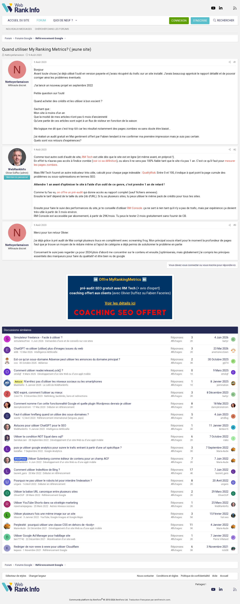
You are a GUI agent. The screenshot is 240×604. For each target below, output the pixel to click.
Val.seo (224, 517)
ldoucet (18, 517)
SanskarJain (20, 440)
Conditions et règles (167, 575)
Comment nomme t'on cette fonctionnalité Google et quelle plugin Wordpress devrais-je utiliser (72, 403)
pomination (222, 385)
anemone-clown (220, 352)
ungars (17, 484)
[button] (76, 20)
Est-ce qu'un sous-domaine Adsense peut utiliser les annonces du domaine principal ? (67, 359)
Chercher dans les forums (52, 29)
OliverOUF (19, 495)
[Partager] (229, 62)
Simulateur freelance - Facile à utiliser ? (38, 337)
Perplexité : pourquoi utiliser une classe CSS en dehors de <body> (54, 524)
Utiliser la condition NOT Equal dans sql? (38, 436)
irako (225, 440)
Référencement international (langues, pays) (60, 418)
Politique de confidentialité (195, 575)
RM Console (134, 208)
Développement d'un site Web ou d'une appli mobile (64, 374)
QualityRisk (149, 172)
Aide (214, 575)
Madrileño (19, 385)
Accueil (224, 575)
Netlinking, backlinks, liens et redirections (65, 396)
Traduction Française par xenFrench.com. (150, 600)
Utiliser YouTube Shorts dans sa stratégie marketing (46, 502)
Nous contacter (145, 575)
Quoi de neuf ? (63, 20)
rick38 (225, 550)
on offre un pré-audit (70, 192)
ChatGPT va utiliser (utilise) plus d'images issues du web (48, 348)
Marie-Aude (222, 451)
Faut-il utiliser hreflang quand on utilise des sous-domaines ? (51, 414)
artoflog (224, 418)
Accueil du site (18, 20)
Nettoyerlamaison (14, 55)
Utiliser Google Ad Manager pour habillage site (42, 535)
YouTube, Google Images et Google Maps (61, 517)
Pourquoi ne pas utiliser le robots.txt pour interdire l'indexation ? (53, 480)
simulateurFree (22, 341)
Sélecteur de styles (16, 575)
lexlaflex (18, 451)
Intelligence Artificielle (45, 352)
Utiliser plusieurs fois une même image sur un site (44, 513)
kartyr (225, 341)
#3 (234, 225)
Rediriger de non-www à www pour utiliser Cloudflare (46, 546)
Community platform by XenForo (98, 600)
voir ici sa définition (105, 161)
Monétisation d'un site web (61, 539)
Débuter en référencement (60, 407)
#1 (234, 62)
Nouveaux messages (19, 29)
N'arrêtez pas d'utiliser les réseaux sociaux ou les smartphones (63, 381)
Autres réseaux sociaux (62, 506)
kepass (17, 550)
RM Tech (87, 157)
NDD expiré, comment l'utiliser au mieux (38, 392)
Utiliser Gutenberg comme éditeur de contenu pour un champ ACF (68, 458)
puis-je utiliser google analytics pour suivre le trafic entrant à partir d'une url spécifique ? (68, 447)
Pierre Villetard (220, 539)
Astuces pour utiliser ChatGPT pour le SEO (40, 425)
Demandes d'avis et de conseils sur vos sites (69, 341)
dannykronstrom (22, 407)
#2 (234, 149)
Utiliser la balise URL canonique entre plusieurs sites (46, 491)
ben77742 (19, 539)
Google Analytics (53, 451)
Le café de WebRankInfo (55, 385)
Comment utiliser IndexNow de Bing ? (37, 469)
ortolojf (17, 374)
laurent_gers (20, 473)
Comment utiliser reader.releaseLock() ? (38, 370)
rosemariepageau (23, 506)
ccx (16, 363)
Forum (41, 20)
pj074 (225, 363)
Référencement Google (54, 495)
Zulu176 (18, 396)
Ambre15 (223, 429)
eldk (16, 352)
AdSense (43, 363)
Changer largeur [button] (37, 575)
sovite (17, 418)
